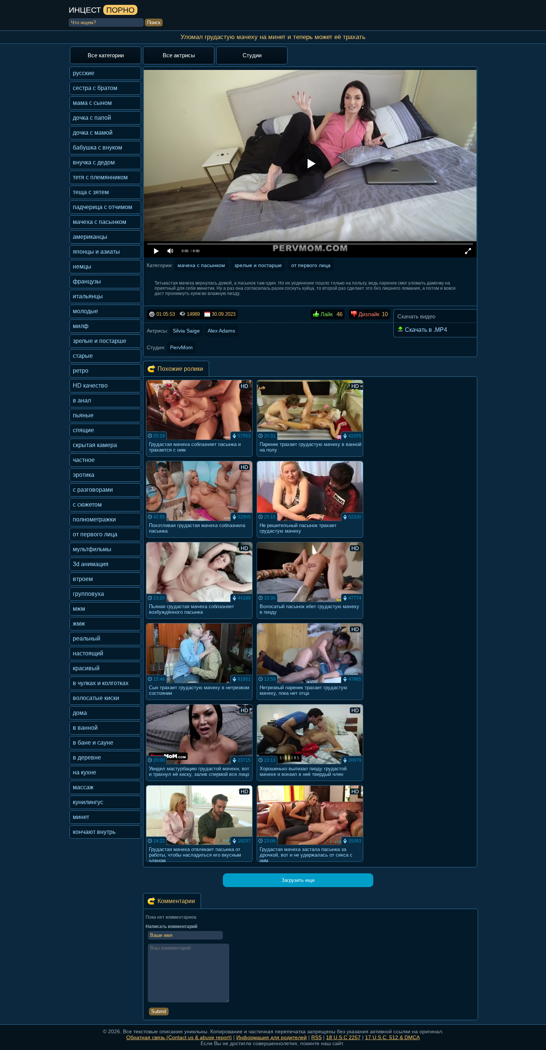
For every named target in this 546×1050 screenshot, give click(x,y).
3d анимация (90, 564)
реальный (86, 638)
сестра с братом (95, 88)
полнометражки (94, 519)
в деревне (87, 757)
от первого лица (95, 534)
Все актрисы (179, 55)
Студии (252, 55)
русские (83, 73)
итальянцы (88, 296)
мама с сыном (92, 103)
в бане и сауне (93, 742)
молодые (85, 311)
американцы (90, 237)
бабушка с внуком (97, 147)
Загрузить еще (298, 880)
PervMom (181, 347)
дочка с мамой (93, 132)
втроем (83, 579)
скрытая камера (95, 445)
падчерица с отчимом (102, 207)
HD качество (90, 385)
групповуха (88, 594)
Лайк (326, 314)
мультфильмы (92, 549)
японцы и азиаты (96, 251)
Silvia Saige (186, 331)
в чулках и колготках (101, 683)
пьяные (83, 415)
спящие (83, 430)
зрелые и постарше (99, 341)
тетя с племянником (100, 177)
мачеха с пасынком (99, 222)
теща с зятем (91, 192)
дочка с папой (92, 118)
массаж (83, 787)
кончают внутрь (94, 832)
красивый (86, 668)
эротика (83, 475)
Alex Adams (221, 331)
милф (80, 326)
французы (87, 281)
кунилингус (88, 802)
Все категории (106, 55)
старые (83, 356)
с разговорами (93, 490)
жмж (79, 623)
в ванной (85, 728)
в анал (82, 400)
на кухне (84, 772)
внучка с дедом (94, 162)
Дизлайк (368, 314)
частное (84, 460)
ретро (80, 370)
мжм (79, 609)
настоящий (88, 653)
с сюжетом (87, 504)
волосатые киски (96, 698)
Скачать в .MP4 (425, 330)
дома (80, 713)
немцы (82, 266)
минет (81, 817)
